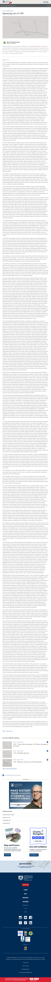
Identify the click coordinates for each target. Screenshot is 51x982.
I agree (31, 978)
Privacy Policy (25, 962)
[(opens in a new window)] (20, 917)
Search (6, 5)
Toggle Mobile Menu (45, 2)
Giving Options (25, 905)
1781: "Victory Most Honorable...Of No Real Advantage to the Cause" (30, 745)
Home (8, 2)
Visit (25, 894)
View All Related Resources (10, 768)
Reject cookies (33, 980)
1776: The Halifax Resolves (21, 753)
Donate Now (25, 884)
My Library (48, 5)
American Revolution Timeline (8, 814)
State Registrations (25, 969)
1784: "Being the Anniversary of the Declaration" (27, 762)
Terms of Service (25, 965)
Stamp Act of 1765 (6, 817)
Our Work (25, 901)
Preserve (25, 897)
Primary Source (10, 11)
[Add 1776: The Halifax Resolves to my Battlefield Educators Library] (47, 751)
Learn (4, 5)
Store (27, 908)
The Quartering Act (6, 823)
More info (36, 978)
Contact (25, 911)
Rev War (4, 11)
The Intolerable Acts (7, 820)
